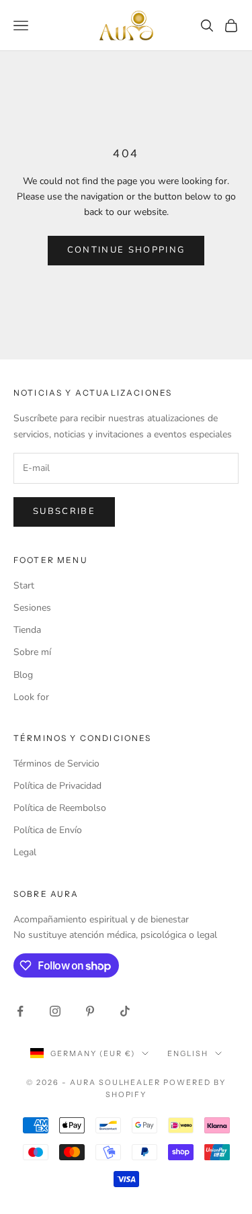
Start (23, 585)
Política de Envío (47, 830)
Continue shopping (126, 250)
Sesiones (32, 607)
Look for (31, 697)
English (187, 1053)
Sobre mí (32, 652)
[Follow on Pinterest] (90, 1011)
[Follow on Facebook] (20, 1011)
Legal (24, 852)
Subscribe (64, 511)
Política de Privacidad (57, 785)
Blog (23, 674)
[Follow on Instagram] (55, 1011)
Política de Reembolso (59, 807)
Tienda (27, 629)
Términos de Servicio (56, 763)
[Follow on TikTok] (125, 1011)
